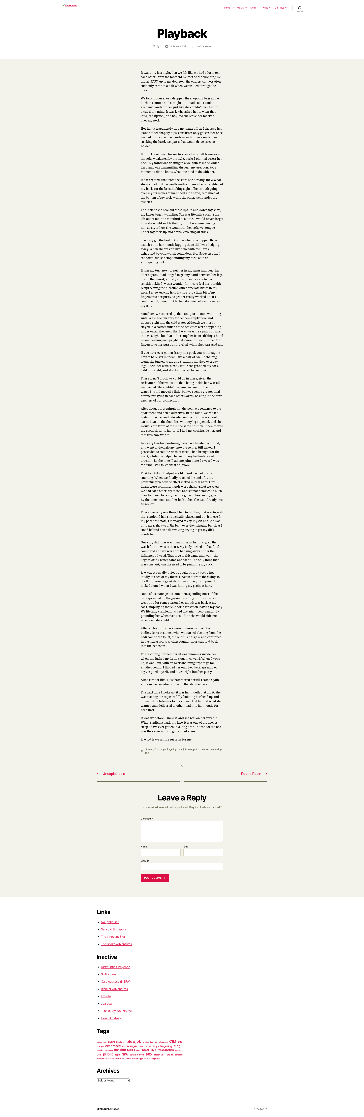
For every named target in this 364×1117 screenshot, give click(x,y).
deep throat (145, 1046)
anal (105, 1042)
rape (117, 1054)
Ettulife (106, 996)
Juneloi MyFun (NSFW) (116, 1011)
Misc (265, 7)
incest (145, 1049)
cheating (163, 1042)
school (133, 1055)
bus (151, 1042)
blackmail (120, 1042)
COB (180, 1042)
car (156, 1042)
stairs (170, 1054)
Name (144, 846)
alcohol (99, 1042)
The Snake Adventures (116, 944)
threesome (118, 1058)
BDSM (111, 1041)
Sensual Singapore (113, 929)
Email (186, 846)
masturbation (166, 1049)
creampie (113, 1046)
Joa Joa (106, 1003)
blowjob (149, 749)
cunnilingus (129, 1046)
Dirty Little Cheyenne (115, 967)
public (196, 749)
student (100, 1058)
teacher (108, 1059)
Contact (279, 7)
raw (203, 749)
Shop (253, 7)
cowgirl (100, 1046)
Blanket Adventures (114, 989)
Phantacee (112, 1108)
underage (137, 1058)
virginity (155, 1058)
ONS (99, 1054)
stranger (179, 1054)
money (178, 1050)
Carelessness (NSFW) (116, 981)
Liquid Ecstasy (111, 1018)
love (190, 749)
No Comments (203, 46)
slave (163, 1055)
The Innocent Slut (113, 936)
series (140, 1054)
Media (240, 7)
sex (208, 749)
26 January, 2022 (178, 46)
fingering (172, 749)
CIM (156, 749)
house (137, 1050)
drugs (163, 749)
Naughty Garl (110, 922)
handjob (182, 749)
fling (177, 1046)
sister (157, 1054)
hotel (130, 1050)
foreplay (100, 1050)
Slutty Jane (108, 974)
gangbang (109, 1050)
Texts (227, 7)
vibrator (147, 1059)
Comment (147, 819)
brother (146, 1042)
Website (145, 860)
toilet (128, 1058)
